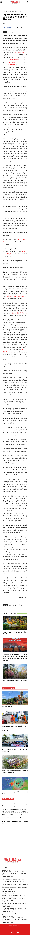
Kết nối (9, 11)
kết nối (16, 32)
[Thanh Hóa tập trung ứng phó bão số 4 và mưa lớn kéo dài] (15, 783)
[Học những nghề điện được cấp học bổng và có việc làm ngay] (15, 740)
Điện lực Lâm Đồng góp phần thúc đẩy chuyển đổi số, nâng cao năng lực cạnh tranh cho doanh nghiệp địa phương (15, 728)
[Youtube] (17, 932)
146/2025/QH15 (10, 65)
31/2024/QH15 (14, 60)
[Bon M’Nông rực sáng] (15, 698)
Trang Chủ (5, 11)
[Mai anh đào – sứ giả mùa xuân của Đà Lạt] (15, 671)
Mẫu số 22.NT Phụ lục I (16, 296)
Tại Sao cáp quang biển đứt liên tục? (11, 818)
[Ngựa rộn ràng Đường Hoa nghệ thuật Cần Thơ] (15, 623)
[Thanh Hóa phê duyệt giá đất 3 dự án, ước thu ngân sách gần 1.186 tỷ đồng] (15, 762)
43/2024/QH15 (14, 62)
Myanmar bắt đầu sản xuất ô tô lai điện (12, 814)
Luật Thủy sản (20, 52)
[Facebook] (12, 932)
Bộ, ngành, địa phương (17, 11)
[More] (21, 27)
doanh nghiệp (10, 32)
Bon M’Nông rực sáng (7, 706)
